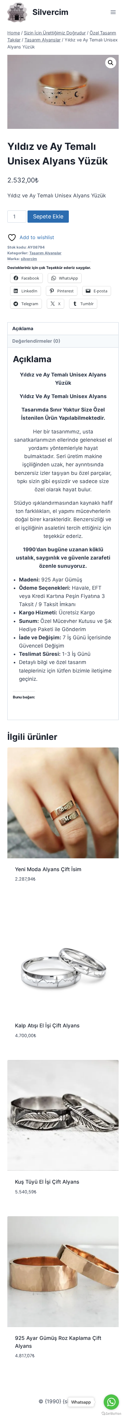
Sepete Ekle (48, 216)
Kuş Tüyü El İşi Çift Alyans (47, 1182)
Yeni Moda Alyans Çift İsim (48, 869)
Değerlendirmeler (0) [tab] (36, 341)
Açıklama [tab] (22, 328)
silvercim (29, 258)
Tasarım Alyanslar (45, 253)
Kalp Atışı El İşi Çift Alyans (47, 1026)
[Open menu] (113, 12)
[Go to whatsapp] (111, 1402)
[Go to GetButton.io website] (111, 1414)
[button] (110, 62)
